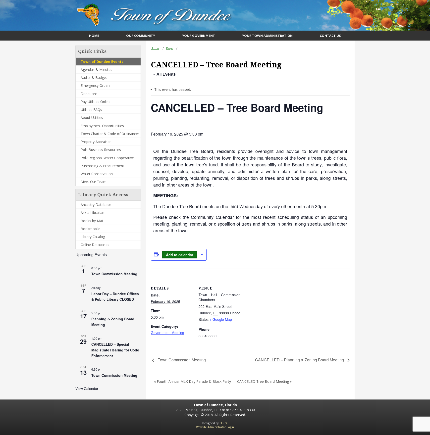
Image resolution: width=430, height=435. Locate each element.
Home (155, 48)
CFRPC (223, 423)
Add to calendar (179, 254)
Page (169, 48)
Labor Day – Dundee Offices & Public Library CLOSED (115, 296)
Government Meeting (167, 332)
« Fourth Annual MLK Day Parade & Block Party (192, 381)
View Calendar (86, 388)
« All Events (164, 74)
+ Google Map (221, 319)
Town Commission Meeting (114, 273)
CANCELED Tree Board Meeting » (264, 381)
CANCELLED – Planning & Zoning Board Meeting (300, 360)
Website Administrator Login (215, 427)
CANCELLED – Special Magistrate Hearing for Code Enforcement (115, 350)
